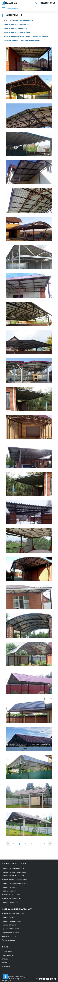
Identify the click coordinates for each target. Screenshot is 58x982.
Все (5, 20)
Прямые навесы (8, 940)
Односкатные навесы (11, 929)
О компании (7, 951)
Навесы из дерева (9, 887)
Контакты (6, 966)
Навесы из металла (10, 902)
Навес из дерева (40, 36)
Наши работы (7, 955)
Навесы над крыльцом (11, 921)
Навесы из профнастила (12, 898)
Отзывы (5, 959)
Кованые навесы (11, 41)
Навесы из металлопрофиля (16, 24)
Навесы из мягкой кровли (15, 28)
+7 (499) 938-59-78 (46, 2)
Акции (4, 963)
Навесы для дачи (9, 925)
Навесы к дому (8, 917)
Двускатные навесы (10, 932)
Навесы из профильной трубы (17, 36)
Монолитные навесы (30, 41)
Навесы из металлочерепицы (17, 32)
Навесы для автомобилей (13, 914)
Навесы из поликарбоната (21, 20)
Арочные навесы (9, 936)
